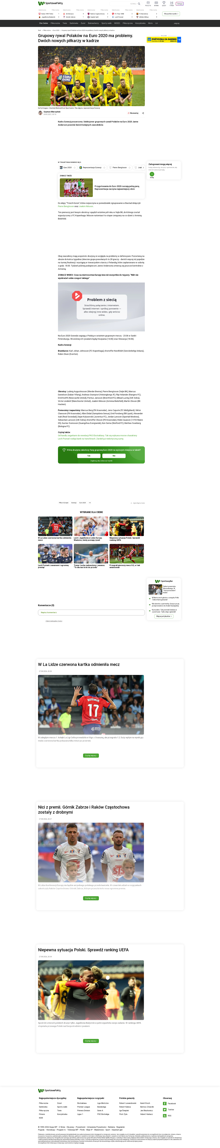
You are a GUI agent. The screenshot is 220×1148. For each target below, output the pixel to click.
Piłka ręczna (128, 23)
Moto (150, 23)
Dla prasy (70, 1127)
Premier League (83, 1107)
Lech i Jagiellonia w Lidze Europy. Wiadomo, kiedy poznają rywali (88, 539)
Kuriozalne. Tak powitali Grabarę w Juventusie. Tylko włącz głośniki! (164, 611)
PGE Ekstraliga (103, 1114)
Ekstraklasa (82, 1103)
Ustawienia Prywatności (96, 1127)
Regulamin (120, 1127)
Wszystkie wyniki (170, 14)
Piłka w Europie (63, 503)
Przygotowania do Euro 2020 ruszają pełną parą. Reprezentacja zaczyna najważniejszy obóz (117, 187)
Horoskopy (50, 1130)
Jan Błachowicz (146, 1110)
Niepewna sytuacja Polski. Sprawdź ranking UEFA (125, 539)
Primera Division (83, 1110)
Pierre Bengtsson (66, 206)
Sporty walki (106, 23)
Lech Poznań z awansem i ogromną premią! (53, 566)
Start (39, 30)
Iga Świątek (124, 1110)
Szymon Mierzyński (52, 112)
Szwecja (73, 503)
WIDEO (117, 23)
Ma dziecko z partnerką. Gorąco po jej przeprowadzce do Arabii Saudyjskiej (165, 605)
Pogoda (41, 1130)
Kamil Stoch (145, 1103)
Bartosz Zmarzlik (147, 1107)
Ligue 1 (80, 1114)
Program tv (61, 1130)
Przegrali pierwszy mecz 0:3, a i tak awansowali (125, 566)
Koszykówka (140, 23)
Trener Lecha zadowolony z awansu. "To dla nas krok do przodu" (89, 566)
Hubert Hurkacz (146, 1114)
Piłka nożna (55, 23)
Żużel (83, 23)
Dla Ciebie (43, 23)
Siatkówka (74, 23)
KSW (41, 1118)
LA (156, 23)
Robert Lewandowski (127, 1103)
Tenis (65, 23)
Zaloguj (179, 4)
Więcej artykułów (163, 616)
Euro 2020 (56, 30)
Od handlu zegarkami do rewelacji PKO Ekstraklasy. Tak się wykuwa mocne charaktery (97, 435)
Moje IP (89, 1130)
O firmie (62, 1127)
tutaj (82, 1143)
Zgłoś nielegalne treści (54, 621)
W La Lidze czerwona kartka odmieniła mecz (54, 539)
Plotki (82, 1130)
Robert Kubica (125, 1107)
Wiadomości (99, 1130)
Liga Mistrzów (103, 1103)
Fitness (42, 1114)
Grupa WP (53, 1127)
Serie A (100, 1110)
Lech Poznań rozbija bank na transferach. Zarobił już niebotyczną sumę (90, 438)
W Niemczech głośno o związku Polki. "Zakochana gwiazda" (165, 599)
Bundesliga (101, 1107)
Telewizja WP (72, 1130)
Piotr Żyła (123, 1114)
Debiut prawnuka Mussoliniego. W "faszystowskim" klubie (169, 589)
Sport (108, 1130)
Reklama (111, 1127)
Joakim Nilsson (86, 206)
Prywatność (80, 1127)
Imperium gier (117, 1130)
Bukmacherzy (93, 23)
